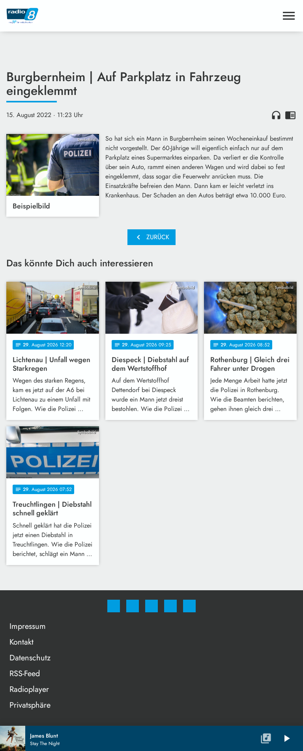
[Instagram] (132, 606)
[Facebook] (113, 606)
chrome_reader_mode (290, 115)
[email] (189, 606)
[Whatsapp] (151, 606)
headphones (276, 115)
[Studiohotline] (170, 606)
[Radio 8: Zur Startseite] (142, 16)
